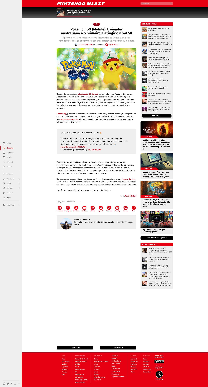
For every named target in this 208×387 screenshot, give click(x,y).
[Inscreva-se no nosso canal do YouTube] (15, 383)
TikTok (93, 211)
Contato (146, 364)
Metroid (114, 358)
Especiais (65, 367)
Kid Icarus (97, 380)
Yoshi (96, 372)
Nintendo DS (79, 375)
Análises (64, 369)
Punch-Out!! (116, 371)
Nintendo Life (130, 196)
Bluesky (117, 211)
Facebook (60, 211)
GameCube (79, 377)
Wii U (77, 367)
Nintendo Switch (80, 362)
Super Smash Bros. (118, 377)
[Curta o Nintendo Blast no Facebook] (4, 383)
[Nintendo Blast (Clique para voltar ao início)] (81, 3)
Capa (63, 359)
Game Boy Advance (81, 380)
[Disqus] (96, 259)
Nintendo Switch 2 (81, 359)
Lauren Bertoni (129, 179)
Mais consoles (80, 382)
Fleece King (61, 114)
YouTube (84, 211)
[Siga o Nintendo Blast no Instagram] (8, 383)
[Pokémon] (96, 24)
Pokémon (115, 356)
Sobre (145, 359)
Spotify (100, 211)
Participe (146, 362)
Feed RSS (134, 369)
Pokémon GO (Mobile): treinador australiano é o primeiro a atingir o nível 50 (96, 31)
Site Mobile (66, 362)
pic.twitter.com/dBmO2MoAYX (73, 147)
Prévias (64, 372)
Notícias (64, 364)
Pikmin (96, 375)
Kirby (96, 364)
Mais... (133, 372)
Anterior (76, 348)
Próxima (117, 348)
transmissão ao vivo (69, 119)
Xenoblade (115, 374)
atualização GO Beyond (88, 94)
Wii (76, 372)
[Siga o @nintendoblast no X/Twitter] (11, 383)
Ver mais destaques (156, 238)
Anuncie (146, 367)
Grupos (125, 211)
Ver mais (156, 116)
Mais (133, 211)
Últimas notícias (149, 24)
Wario (113, 366)
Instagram (67, 211)
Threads (109, 211)
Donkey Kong (116, 361)
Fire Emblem (116, 364)
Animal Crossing (99, 377)
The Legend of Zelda (101, 362)
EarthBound (116, 369)
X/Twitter (76, 211)
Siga (63, 375)
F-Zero (96, 369)
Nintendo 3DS (80, 369)
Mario (96, 359)
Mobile (77, 364)
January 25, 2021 (95, 150)
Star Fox (97, 367)
